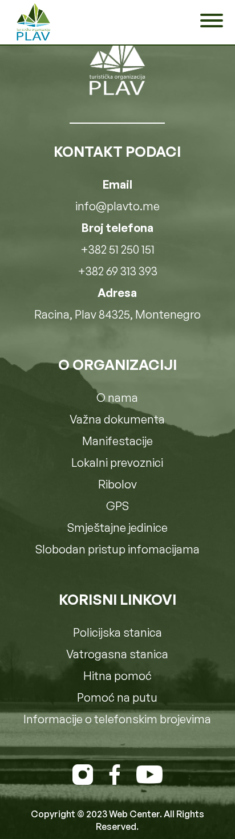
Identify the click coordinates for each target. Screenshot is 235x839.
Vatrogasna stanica (117, 654)
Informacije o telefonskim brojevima (117, 719)
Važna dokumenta (117, 419)
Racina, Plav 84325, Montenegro (117, 314)
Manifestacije (117, 441)
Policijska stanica (117, 632)
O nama (117, 397)
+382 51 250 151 (117, 249)
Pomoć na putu (117, 697)
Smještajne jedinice (117, 527)
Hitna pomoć (117, 676)
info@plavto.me (117, 206)
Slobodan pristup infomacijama (117, 549)
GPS (117, 506)
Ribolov (117, 484)
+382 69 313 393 (117, 271)
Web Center (134, 814)
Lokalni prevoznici (117, 462)
